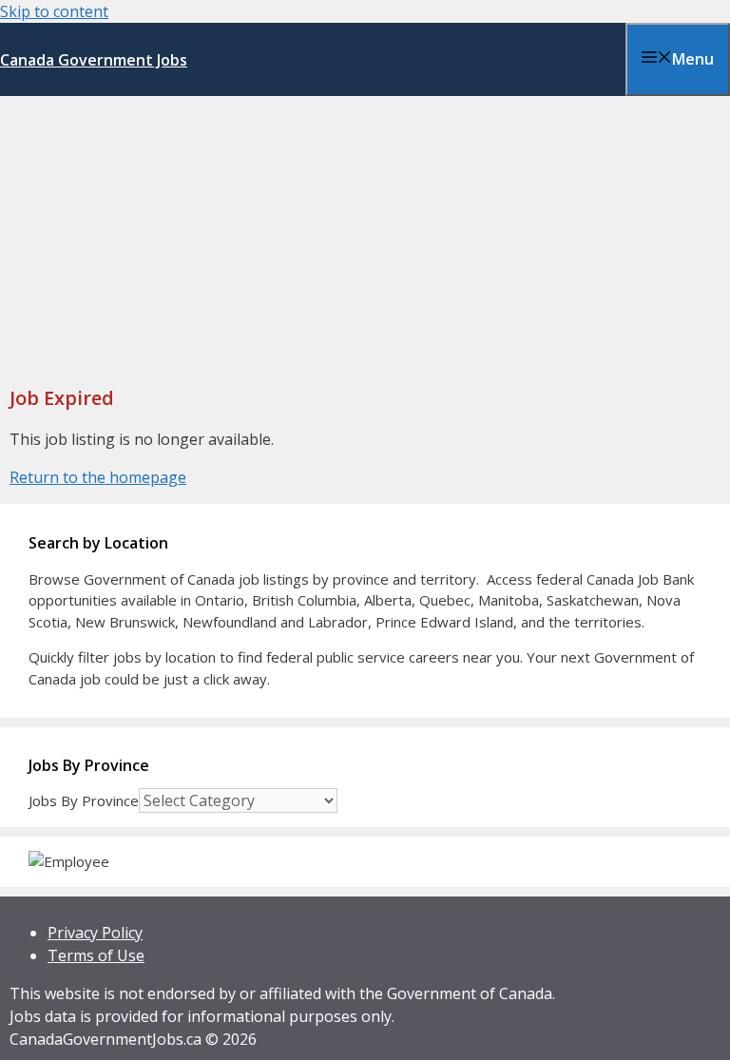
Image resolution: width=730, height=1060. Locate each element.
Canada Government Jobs (93, 59)
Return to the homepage (98, 477)
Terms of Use (96, 955)
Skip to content (54, 11)
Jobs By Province (84, 800)
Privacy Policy (95, 932)
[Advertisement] (365, 239)
